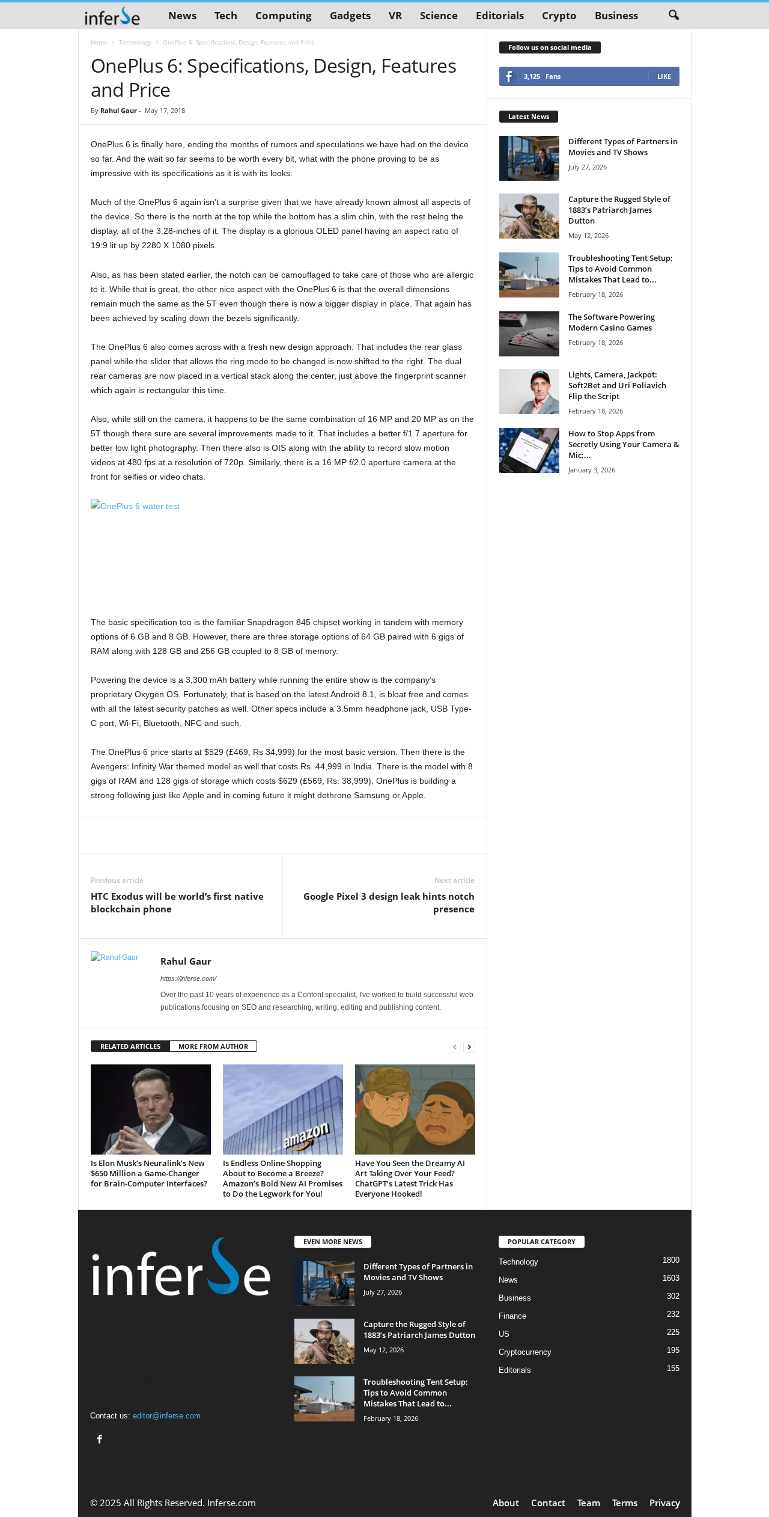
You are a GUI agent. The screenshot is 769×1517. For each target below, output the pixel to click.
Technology (135, 42)
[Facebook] (101, 1440)
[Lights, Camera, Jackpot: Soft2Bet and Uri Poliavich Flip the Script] (529, 391)
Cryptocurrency (525, 1352)
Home (99, 42)
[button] (673, 15)
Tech (225, 15)
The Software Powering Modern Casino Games (611, 322)
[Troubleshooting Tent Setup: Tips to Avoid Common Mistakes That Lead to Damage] (529, 275)
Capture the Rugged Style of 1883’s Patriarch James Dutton (619, 210)
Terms (624, 1503)
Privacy (664, 1503)
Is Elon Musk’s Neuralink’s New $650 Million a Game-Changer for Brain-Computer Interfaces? (149, 1173)
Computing (283, 15)
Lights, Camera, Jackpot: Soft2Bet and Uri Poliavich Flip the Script (617, 385)
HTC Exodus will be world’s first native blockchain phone (177, 902)
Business (616, 15)
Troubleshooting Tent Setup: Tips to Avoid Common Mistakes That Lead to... (620, 268)
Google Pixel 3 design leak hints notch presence (389, 902)
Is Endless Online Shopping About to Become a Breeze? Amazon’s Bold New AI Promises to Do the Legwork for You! (282, 1178)
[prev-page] (455, 1046)
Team (588, 1503)
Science (439, 15)
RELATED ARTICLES (130, 1046)
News (182, 15)
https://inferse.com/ (188, 978)
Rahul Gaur (118, 110)
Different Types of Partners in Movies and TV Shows (623, 146)
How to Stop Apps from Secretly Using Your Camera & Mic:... (623, 444)
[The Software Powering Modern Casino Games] (529, 333)
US (504, 1333)
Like (664, 76)
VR (395, 15)
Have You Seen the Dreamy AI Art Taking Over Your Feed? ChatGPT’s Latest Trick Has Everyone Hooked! (410, 1178)
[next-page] (469, 1046)
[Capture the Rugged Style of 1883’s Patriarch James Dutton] (529, 216)
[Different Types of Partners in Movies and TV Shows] (529, 158)
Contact (548, 1503)
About (506, 1503)
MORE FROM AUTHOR (213, 1046)
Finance (512, 1315)
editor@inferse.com (167, 1415)
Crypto (559, 15)
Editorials (500, 15)
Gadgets (350, 15)
